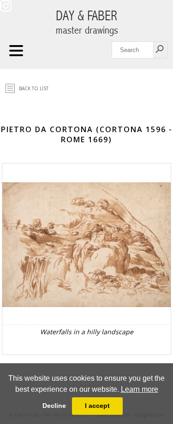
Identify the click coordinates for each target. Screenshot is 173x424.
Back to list (33, 88)
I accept (97, 405)
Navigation (16, 51)
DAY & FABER (87, 22)
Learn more (139, 389)
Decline (54, 405)
